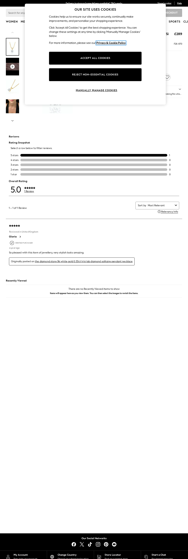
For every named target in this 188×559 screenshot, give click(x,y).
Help (179, 3)
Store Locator (164, 3)
